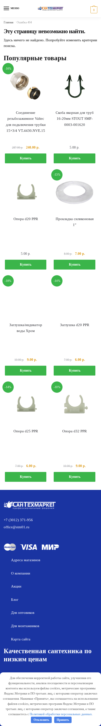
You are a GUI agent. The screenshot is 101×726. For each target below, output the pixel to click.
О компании (20, 573)
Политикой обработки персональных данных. (61, 714)
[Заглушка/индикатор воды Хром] (25, 298)
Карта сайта (20, 639)
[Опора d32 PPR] (74, 404)
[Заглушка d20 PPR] (74, 298)
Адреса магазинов (25, 560)
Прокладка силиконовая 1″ (75, 222)
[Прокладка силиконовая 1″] (74, 192)
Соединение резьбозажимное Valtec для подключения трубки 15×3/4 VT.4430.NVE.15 (26, 122)
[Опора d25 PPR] (25, 404)
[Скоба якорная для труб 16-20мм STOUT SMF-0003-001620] (74, 86)
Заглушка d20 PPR (74, 325)
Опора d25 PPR (25, 431)
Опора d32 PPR (74, 431)
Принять (63, 720)
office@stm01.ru (16, 527)
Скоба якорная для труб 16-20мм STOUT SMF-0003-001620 (75, 119)
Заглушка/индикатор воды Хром (25, 328)
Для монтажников (25, 626)
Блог (14, 600)
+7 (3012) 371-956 (18, 520)
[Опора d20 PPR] (25, 192)
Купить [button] (25, 158)
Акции (16, 586)
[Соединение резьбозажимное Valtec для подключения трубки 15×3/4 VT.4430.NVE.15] (25, 86)
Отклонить (41, 720)
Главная (8, 22)
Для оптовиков (22, 613)
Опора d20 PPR (25, 219)
